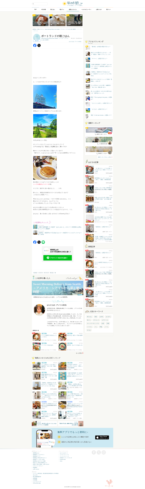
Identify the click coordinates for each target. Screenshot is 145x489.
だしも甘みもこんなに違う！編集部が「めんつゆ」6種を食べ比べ (101, 86)
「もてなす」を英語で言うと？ (99, 109)
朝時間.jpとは (36, 453)
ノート (106, 327)
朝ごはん (52, 272)
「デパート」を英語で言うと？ (99, 58)
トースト (89, 327)
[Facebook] (35, 46)
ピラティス (105, 320)
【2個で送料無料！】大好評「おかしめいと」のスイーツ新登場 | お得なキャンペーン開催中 (101, 66)
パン (96, 327)
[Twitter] (39, 46)
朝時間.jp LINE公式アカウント (40, 457)
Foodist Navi (63, 459)
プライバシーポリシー (38, 465)
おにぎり (108, 316)
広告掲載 (35, 480)
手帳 (101, 327)
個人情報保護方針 (37, 476)
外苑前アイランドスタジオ (66, 457)
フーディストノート (64, 454)
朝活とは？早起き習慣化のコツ (40, 462)
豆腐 (108, 323)
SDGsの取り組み (37, 483)
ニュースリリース (37, 481)
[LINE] (43, 243)
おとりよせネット (64, 453)
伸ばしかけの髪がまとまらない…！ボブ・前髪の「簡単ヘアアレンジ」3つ (101, 53)
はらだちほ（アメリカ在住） (75, 41)
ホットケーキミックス (93, 323)
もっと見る (79, 353)
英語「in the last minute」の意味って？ (101, 115)
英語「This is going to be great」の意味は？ (101, 98)
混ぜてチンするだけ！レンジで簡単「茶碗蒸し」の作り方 (100, 80)
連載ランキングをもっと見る (104, 157)
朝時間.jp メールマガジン (38, 454)
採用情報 (35, 478)
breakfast (35, 272)
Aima (61, 461)
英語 (96, 316)
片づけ (89, 330)
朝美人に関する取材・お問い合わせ (41, 464)
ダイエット (96, 320)
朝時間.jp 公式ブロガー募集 (39, 461)
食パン (89, 320)
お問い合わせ (36, 469)
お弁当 (101, 316)
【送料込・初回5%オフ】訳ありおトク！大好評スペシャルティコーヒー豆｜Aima (101, 73)
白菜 (103, 323)
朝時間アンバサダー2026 (38, 459)
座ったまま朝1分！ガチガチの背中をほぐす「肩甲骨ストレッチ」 (101, 92)
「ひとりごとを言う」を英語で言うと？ (101, 103)
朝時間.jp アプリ (36, 456)
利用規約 (35, 467)
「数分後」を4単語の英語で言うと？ (100, 46)
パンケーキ (40, 272)
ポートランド (46, 272)
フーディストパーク (64, 456)
